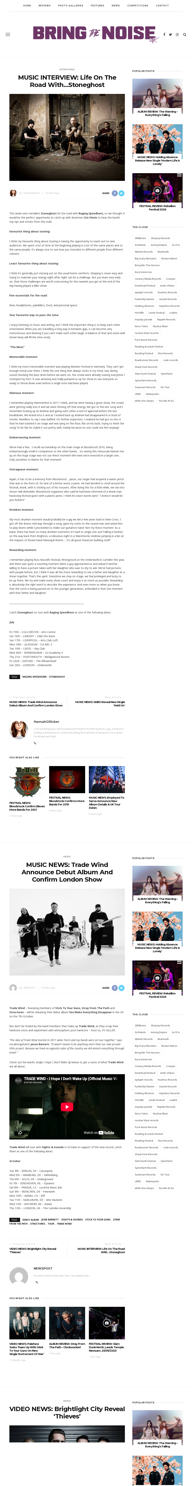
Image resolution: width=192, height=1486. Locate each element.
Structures (37, 1223)
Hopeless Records (169, 306)
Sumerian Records (145, 387)
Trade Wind (64, 1223)
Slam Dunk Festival (145, 373)
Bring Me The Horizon (147, 265)
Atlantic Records (144, 251)
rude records (170, 360)
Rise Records (165, 353)
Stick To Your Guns (97, 1219)
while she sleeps (144, 400)
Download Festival (145, 285)
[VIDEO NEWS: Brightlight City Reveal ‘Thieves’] (67, 1468)
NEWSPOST (30, 987)
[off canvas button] (8, 34)
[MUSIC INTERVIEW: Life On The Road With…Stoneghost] (67, 137)
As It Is (176, 245)
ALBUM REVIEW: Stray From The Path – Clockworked (67, 1345)
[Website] (35, 743)
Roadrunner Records (146, 360)
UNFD (138, 394)
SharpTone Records (146, 367)
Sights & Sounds (72, 1219)
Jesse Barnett (50, 1219)
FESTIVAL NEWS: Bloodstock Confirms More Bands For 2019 (66, 801)
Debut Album (30, 1219)
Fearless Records (167, 292)
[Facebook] (164, 34)
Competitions (137, 5)
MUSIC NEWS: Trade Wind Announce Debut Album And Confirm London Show (35, 703)
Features (97, 5)
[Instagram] (177, 34)
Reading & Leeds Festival (149, 346)
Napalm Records (166, 319)
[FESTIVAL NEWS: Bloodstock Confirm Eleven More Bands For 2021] (27, 782)
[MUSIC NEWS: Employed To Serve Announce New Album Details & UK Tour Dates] (107, 779)
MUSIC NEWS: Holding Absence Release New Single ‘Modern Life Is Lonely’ (157, 160)
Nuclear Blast (160, 326)
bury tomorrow (143, 272)
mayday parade (143, 319)
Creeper (171, 278)
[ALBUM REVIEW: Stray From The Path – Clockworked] (67, 1323)
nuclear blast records (147, 333)
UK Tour (165, 387)
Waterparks (152, 394)
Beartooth (163, 251)
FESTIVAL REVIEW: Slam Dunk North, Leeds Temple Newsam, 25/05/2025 (106, 1347)
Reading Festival (144, 353)
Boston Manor (169, 258)
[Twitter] (170, 34)
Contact (162, 5)
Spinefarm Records (146, 380)
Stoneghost (57, 676)
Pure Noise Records (146, 339)
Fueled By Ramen (144, 299)
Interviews (67, 69)
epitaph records (144, 292)
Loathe (173, 312)
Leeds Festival (157, 312)
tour (51, 1223)
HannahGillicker (32, 193)
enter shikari (167, 285)
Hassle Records (168, 299)
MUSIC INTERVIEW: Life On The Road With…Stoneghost (101, 1250)
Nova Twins (141, 326)
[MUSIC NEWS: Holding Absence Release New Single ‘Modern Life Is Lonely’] (157, 141)
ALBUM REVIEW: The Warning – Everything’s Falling (157, 113)
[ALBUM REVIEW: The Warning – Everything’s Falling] (157, 96)
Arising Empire (159, 245)
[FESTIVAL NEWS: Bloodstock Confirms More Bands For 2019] (67, 779)
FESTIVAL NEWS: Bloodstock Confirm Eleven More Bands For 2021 (27, 806)
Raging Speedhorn (34, 676)
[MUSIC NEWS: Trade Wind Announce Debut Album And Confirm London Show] (67, 931)
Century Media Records (148, 278)
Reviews (45, 5)
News (116, 5)
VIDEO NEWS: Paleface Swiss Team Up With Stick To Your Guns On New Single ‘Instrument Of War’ (26, 1349)
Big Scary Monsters (146, 258)
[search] (184, 34)
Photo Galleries (70, 5)
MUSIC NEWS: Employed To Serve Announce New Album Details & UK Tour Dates (106, 803)
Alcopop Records (160, 238)
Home (27, 5)
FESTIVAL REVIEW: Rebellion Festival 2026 (157, 207)
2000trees (140, 238)
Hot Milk (139, 312)
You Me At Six (166, 400)
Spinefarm (166, 373)
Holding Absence (144, 306)
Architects (140, 245)
